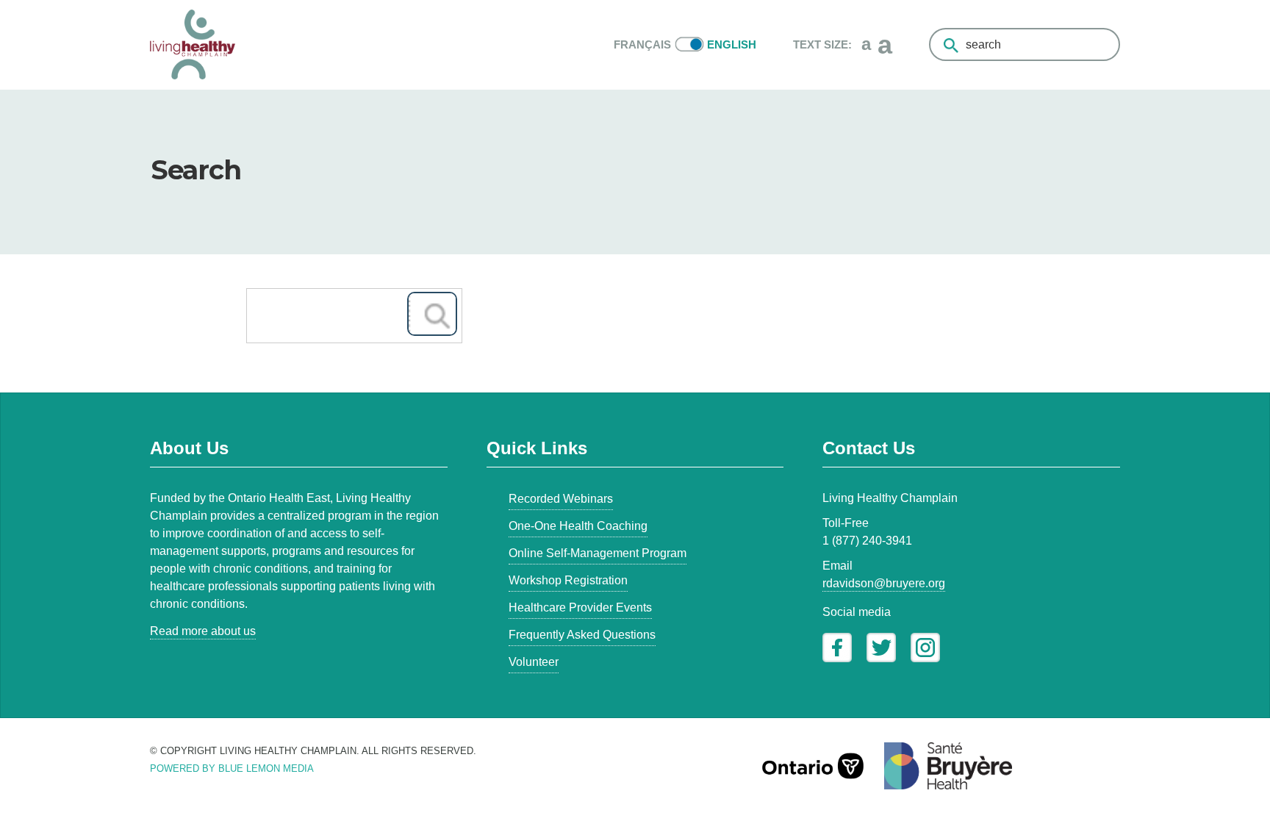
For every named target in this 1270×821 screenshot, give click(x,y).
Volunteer (534, 662)
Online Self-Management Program (597, 553)
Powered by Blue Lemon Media (232, 768)
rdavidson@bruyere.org (883, 583)
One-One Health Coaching (578, 526)
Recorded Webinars (561, 498)
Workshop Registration (568, 580)
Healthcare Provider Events (580, 607)
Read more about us (203, 631)
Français (642, 44)
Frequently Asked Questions (582, 634)
